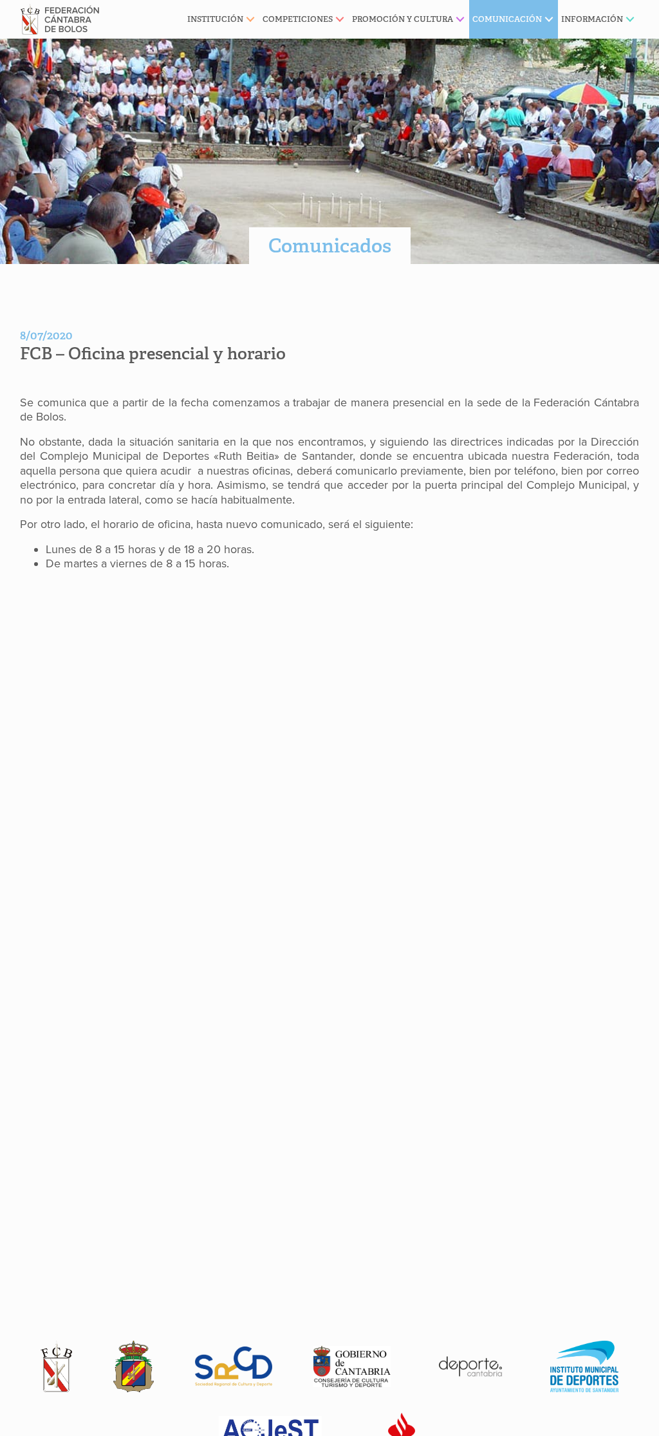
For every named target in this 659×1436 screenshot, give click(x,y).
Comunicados (329, 245)
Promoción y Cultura (402, 19)
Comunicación (507, 19)
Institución (215, 19)
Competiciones (298, 19)
